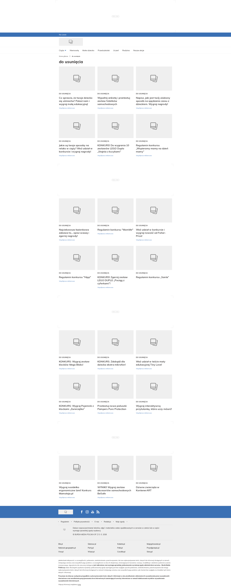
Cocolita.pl (121, 552)
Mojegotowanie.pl (153, 544)
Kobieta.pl (121, 544)
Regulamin (65, 522)
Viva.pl (60, 552)
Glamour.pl (92, 544)
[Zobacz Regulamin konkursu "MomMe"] (115, 210)
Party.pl (91, 548)
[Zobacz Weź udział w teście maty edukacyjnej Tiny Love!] (154, 342)
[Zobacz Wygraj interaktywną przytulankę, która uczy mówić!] (154, 387)
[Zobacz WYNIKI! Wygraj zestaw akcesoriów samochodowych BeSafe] (115, 468)
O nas (96, 522)
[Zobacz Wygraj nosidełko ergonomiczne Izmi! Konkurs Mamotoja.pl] (77, 468)
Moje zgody (120, 522)
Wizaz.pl (91, 552)
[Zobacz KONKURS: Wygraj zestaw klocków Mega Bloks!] (77, 342)
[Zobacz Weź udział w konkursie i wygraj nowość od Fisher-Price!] (154, 210)
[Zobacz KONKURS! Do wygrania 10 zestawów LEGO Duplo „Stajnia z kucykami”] (115, 126)
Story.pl (149, 552)
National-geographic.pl (67, 548)
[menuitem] (62, 50)
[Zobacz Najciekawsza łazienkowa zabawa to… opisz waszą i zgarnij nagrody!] (77, 210)
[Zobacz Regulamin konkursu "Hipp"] (77, 258)
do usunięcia (65, 94)
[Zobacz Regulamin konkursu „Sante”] (154, 258)
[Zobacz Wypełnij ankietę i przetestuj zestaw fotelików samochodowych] (115, 79)
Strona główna (63, 56)
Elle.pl (60, 544)
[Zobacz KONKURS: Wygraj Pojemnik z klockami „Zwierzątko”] (77, 387)
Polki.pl (120, 548)
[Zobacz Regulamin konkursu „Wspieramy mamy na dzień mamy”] (154, 126)
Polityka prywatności (82, 522)
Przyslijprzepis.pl (153, 548)
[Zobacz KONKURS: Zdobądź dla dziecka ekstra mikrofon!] (115, 342)
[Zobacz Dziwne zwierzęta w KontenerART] (154, 468)
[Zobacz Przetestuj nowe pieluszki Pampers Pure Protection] (115, 387)
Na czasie (62, 35)
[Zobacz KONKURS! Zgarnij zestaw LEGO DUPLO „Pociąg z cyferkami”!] (115, 258)
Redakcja (107, 522)
